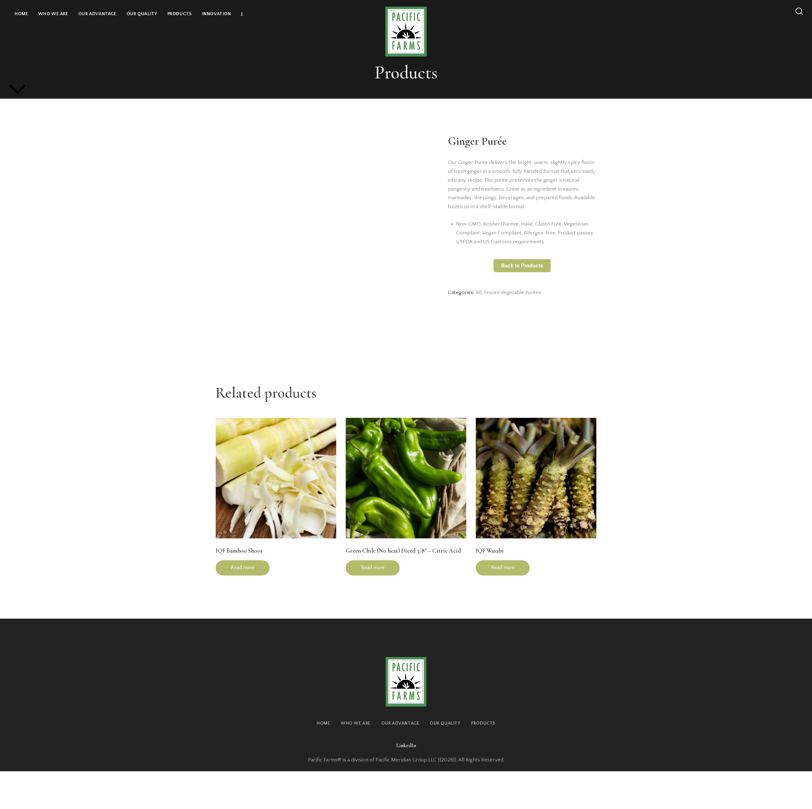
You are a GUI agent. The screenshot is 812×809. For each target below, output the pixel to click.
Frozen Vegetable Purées (512, 292)
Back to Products (522, 265)
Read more (242, 567)
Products (406, 72)
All (478, 292)
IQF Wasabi (490, 550)
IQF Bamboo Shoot (239, 550)
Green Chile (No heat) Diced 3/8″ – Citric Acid (403, 550)
